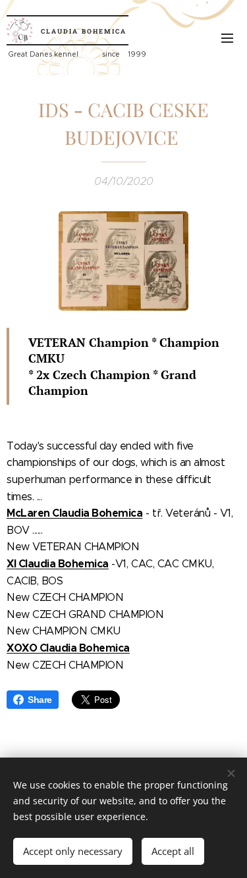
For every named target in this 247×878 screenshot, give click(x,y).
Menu (227, 37)
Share (40, 699)
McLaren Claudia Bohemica (74, 513)
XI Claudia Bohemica (58, 564)
